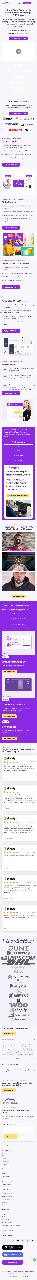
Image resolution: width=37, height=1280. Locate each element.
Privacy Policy (24, 1276)
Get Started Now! (18, 596)
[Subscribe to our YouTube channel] (18, 1241)
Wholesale (19, 460)
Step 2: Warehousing (18, 619)
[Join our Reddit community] (32, 1241)
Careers (4, 1202)
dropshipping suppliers (15, 147)
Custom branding (9, 280)
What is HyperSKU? (7, 1039)
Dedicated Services (8, 1182)
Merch (4, 1159)
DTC (18, 447)
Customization (6, 1184)
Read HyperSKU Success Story (18, 495)
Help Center (5, 1219)
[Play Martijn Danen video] (18, 581)
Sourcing (4, 1173)
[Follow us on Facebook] (13, 1241)
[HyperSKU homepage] (5, 3)
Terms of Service (13, 1276)
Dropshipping (6, 1150)
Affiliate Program (7, 1196)
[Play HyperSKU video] (18, 561)
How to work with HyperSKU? (10, 1059)
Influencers (18, 456)
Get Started (27, 3)
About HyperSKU (7, 1194)
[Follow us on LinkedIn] (4, 1241)
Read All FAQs (8, 1033)
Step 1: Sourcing (18, 613)
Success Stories (7, 1222)
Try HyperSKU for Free (18, 38)
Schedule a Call (9, 1090)
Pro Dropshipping (18, 442)
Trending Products (8, 1231)
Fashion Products (7, 1228)
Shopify (25, 311)
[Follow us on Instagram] (8, 1241)
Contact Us (5, 1205)
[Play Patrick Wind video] (18, 541)
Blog (3, 1214)
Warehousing (6, 1176)
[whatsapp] (34, 1259)
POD (18, 451)
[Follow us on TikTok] (27, 1241)
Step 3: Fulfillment (18, 624)
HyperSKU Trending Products (11, 1225)
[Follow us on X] (23, 1241)
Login (19, 3)
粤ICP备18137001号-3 (24, 1273)
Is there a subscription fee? (10, 1064)
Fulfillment (5, 1179)
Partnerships (6, 1199)
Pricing (4, 1217)
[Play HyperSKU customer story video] (18, 51)
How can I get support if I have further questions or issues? (16, 1070)
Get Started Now (9, 671)
